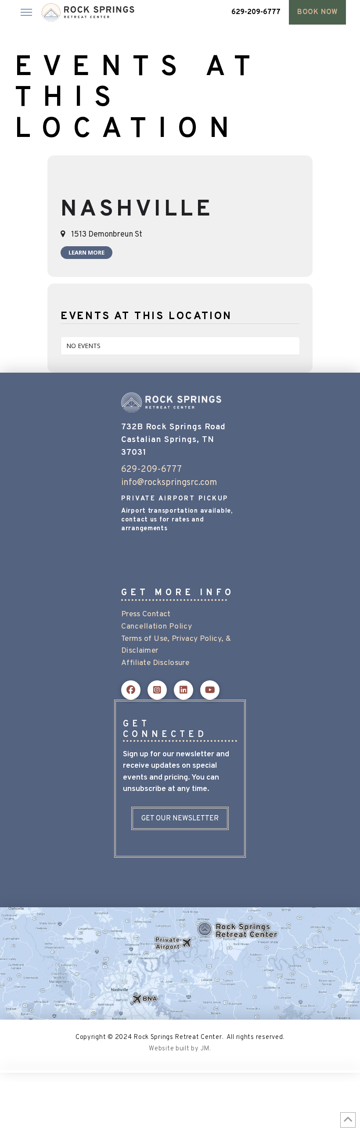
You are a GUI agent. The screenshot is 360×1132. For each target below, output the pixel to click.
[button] (26, 12)
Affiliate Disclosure (155, 663)
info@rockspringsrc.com (169, 483)
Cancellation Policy (156, 627)
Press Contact (146, 614)
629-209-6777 (151, 469)
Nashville (137, 210)
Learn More (86, 252)
